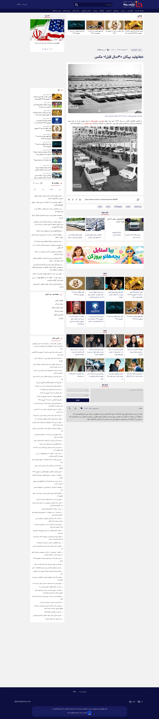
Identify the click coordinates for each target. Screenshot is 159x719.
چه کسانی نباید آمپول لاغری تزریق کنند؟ (50, 390)
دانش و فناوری (86, 11)
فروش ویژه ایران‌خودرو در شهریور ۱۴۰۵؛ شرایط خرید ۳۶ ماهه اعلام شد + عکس (95, 319)
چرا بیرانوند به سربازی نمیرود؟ (42, 160)
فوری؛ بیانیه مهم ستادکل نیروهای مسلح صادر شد (48, 419)
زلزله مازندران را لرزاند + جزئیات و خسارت (50, 602)
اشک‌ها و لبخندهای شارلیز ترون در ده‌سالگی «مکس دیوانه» (115, 294)
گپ (142, 702)
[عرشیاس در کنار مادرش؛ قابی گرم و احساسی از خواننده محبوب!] (75, 340)
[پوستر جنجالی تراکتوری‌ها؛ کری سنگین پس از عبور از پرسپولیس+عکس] (57, 105)
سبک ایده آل (59, 304)
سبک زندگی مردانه (57, 308)
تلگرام (133, 702)
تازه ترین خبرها (58, 315)
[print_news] (80, 199)
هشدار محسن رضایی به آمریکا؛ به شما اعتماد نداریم (47, 441)
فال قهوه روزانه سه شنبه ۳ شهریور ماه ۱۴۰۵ (95, 32)
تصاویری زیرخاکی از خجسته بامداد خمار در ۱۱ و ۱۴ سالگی (134, 375)
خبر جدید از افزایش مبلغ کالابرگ (52, 612)
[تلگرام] (72, 199)
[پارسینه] (131, 4)
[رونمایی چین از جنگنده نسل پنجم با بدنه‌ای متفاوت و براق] (95, 365)
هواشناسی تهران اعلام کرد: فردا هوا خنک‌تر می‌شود (47, 564)
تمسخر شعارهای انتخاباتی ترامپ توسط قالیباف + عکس (46, 568)
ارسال (78, 400)
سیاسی (123, 11)
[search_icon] (76, 5)
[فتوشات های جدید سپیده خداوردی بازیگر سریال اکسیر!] (134, 340)
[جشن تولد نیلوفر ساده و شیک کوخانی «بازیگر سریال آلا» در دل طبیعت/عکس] (95, 283)
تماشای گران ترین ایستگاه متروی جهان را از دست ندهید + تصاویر (46, 44)
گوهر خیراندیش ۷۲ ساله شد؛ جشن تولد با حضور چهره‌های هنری (116, 352)
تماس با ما (24, 5)
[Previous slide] (32, 30)
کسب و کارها (57, 11)
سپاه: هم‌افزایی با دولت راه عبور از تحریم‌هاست (48, 543)
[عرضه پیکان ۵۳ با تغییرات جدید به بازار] (134, 224)
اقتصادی (130, 11)
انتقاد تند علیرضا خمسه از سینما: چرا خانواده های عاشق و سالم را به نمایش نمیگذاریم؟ (76, 320)
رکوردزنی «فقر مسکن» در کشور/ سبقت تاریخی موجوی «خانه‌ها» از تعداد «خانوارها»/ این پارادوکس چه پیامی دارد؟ (48, 346)
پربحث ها (36, 183)
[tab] (51, 49)
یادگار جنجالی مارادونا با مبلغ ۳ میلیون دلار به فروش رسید (42, 153)
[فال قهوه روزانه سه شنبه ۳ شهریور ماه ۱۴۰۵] (95, 25)
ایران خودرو (88, 123)
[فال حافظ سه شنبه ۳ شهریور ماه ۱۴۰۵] (114, 25)
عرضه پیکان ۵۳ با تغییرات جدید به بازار (132, 236)
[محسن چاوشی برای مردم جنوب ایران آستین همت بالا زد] (114, 365)
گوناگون (139, 16)
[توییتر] (69, 199)
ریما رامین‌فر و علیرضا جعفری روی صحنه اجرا (48, 241)
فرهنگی (101, 11)
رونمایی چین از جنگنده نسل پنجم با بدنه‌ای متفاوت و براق (95, 376)
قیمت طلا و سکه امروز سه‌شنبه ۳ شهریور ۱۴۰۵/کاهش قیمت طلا (133, 32)
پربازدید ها (55, 183)
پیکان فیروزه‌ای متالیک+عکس (116, 233)
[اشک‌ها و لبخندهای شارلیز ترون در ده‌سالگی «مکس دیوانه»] (114, 283)
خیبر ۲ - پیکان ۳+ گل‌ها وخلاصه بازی (51, 509)
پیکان (100, 207)
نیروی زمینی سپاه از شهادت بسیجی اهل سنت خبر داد (46, 583)
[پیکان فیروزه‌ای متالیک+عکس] (114, 223)
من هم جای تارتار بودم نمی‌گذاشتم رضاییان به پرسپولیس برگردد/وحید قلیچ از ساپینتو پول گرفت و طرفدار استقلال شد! (47, 267)
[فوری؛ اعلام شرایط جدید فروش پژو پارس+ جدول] (75, 224)
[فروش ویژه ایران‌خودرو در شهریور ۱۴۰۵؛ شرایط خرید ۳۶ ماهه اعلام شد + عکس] (95, 307)
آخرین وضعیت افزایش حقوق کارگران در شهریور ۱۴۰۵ (47, 472)
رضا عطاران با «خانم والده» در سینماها (76, 375)
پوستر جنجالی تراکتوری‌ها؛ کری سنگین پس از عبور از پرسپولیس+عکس (42, 106)
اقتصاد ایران (59, 300)
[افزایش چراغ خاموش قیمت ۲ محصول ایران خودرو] (95, 224)
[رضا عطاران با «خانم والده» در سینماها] (75, 365)
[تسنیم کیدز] (105, 256)
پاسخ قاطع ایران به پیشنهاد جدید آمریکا (49, 231)
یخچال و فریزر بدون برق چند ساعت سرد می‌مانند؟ (48, 386)
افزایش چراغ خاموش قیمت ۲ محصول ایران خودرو (93, 236)
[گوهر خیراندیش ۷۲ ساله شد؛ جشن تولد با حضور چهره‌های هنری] (114, 340)
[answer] (82, 408)
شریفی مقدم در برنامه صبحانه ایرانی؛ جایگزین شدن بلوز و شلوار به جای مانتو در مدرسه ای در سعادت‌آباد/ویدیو (48, 224)
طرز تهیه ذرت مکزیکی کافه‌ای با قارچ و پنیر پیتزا (48, 383)
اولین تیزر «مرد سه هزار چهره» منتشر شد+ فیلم (47, 274)
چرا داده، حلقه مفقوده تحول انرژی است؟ (50, 587)
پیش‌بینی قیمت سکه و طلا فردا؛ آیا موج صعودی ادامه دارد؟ (42, 114)
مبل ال (61, 318)
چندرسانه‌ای (67, 11)
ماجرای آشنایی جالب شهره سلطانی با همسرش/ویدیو (47, 615)
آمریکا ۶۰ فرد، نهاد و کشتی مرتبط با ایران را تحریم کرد (47, 416)
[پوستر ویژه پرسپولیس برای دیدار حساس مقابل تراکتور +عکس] (57, 167)
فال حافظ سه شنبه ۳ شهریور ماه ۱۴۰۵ (114, 32)
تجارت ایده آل (58, 311)
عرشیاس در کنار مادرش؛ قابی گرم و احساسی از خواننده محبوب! (77, 352)
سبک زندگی (76, 11)
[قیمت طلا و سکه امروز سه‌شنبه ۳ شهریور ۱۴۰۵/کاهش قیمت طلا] (133, 25)
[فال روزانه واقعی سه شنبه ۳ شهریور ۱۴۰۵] (76, 25)
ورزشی (95, 11)
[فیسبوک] (76, 199)
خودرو (102, 121)
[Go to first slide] (61, 30)
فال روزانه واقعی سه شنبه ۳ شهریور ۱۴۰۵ (76, 32)
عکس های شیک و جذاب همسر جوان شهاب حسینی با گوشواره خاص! (95, 352)
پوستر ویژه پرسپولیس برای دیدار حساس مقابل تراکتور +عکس (43, 169)
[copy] (137, 199)
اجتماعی (109, 11)
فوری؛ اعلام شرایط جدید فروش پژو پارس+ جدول (75, 236)
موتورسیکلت (94, 121)
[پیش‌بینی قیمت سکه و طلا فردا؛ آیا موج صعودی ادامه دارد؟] (57, 113)
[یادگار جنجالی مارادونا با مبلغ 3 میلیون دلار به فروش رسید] (57, 152)
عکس (108, 207)
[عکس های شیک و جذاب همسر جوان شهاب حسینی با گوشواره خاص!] (95, 340)
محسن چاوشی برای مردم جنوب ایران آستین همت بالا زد (115, 376)
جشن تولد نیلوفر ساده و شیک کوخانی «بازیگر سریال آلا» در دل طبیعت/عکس (95, 294)
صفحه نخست (139, 11)
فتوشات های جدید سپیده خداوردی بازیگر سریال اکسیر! (134, 352)
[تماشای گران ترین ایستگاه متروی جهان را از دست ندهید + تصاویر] (47, 29)
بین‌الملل (116, 11)
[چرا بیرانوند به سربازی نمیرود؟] (57, 160)
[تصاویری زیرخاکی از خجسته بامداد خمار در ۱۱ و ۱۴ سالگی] (134, 365)
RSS (19, 5)
